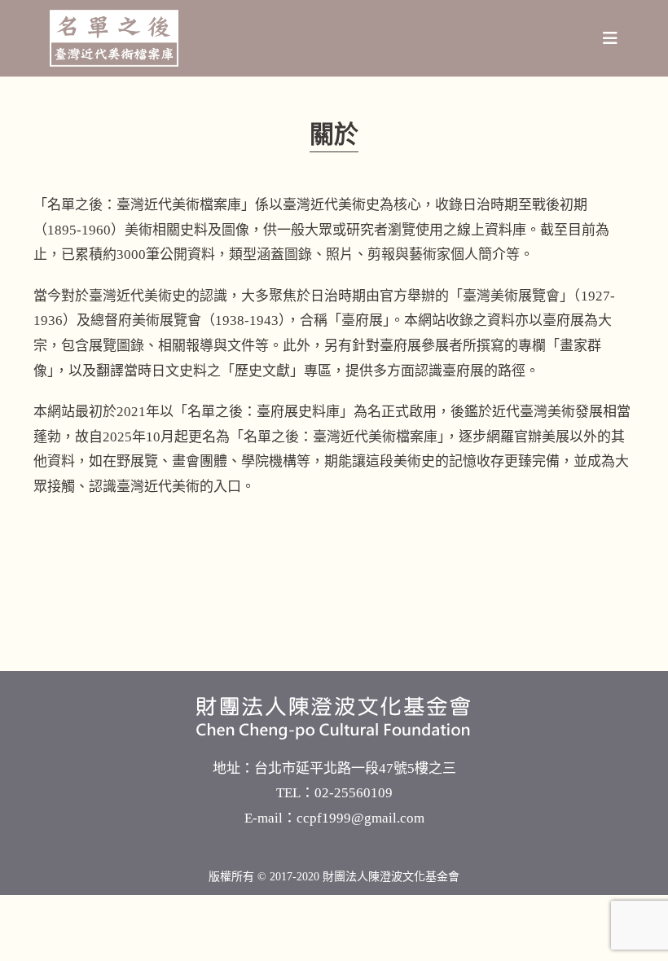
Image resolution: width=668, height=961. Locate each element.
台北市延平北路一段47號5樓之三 (355, 768)
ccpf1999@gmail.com (360, 818)
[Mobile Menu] (610, 38)
